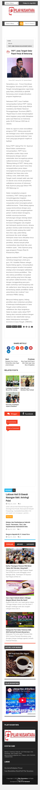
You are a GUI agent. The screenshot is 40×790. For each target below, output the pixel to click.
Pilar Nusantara (23, 778)
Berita (9, 326)
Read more (9, 517)
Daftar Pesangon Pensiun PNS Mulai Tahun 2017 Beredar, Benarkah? (18, 567)
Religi (10, 43)
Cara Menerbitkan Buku (12, 771)
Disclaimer (7, 768)
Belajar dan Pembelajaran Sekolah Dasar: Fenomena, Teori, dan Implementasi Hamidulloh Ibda (18, 524)
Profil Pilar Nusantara (26, 771)
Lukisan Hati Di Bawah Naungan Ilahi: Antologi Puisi (17, 497)
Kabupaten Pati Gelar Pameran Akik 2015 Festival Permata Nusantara (18, 631)
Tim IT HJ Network (24, 781)
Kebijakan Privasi (16, 768)
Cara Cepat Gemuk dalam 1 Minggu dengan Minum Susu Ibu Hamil (18, 599)
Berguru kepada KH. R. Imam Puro (18, 534)
